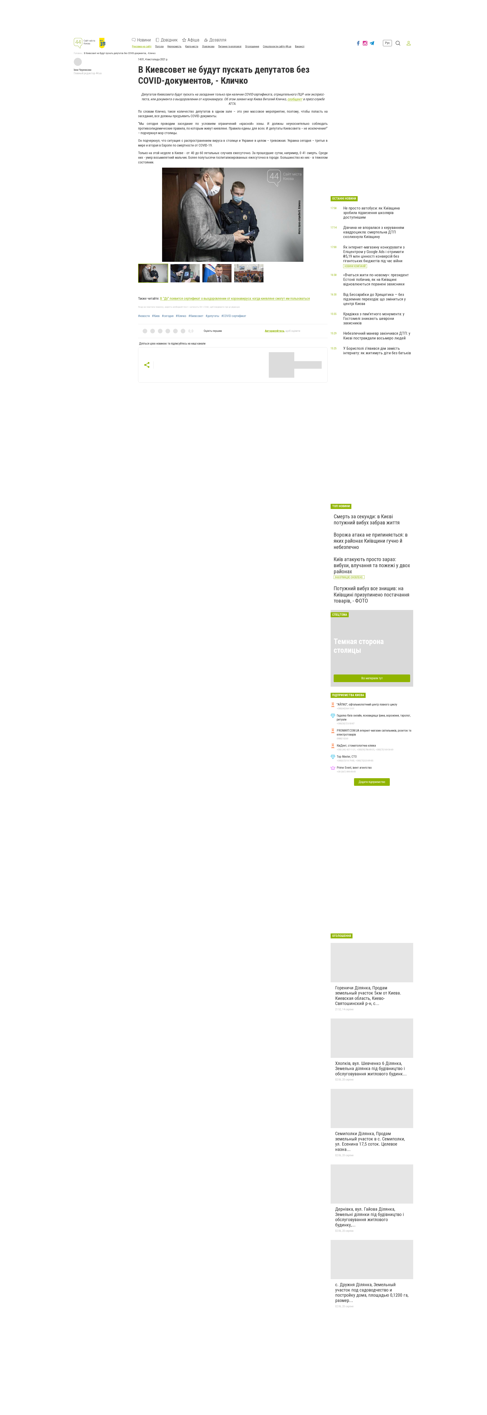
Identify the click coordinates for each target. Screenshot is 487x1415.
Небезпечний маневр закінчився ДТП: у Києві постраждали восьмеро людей (376, 335)
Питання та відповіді (229, 46)
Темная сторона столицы (359, 646)
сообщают (294, 99)
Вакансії (299, 46)
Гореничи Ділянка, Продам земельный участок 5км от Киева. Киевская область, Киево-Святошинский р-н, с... (368, 995)
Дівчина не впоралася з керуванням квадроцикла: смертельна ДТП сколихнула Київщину (373, 232)
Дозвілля (217, 40)
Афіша (193, 40)
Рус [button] (387, 43)
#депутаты (212, 316)
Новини (144, 40)
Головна (78, 53)
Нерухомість (174, 46)
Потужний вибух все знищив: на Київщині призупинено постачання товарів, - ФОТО (371, 594)
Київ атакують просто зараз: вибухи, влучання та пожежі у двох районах (372, 565)
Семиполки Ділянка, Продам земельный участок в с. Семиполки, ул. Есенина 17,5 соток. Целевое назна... (370, 1141)
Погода (159, 46)
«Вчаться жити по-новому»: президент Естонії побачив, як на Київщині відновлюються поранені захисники (376, 279)
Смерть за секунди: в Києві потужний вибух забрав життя (367, 519)
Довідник (169, 40)
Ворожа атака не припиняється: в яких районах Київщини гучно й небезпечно (371, 541)
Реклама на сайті (141, 46)
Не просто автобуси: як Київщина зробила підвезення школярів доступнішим (371, 213)
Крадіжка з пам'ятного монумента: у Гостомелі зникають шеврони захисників (373, 318)
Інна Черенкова (82, 70)
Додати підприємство (372, 782)
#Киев (156, 316)
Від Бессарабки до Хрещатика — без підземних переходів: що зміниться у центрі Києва (374, 299)
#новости (144, 316)
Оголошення (252, 46)
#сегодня (167, 316)
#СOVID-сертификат (233, 316)
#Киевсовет (196, 316)
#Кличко (181, 316)
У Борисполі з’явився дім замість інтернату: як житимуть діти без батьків (377, 350)
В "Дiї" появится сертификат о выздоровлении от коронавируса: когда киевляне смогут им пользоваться (235, 298)
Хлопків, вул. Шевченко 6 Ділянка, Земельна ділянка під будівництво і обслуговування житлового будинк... (371, 1069)
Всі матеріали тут (372, 678)
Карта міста (191, 46)
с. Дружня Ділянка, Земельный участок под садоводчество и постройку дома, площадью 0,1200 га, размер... (371, 1292)
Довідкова (208, 46)
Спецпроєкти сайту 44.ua (277, 46)
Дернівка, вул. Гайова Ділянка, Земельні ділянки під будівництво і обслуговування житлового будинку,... (369, 1217)
